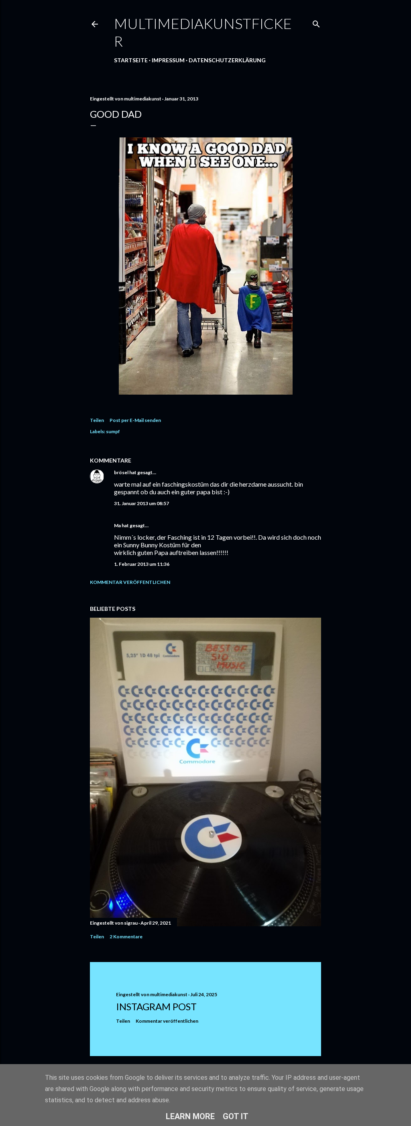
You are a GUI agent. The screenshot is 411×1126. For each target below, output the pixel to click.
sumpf (113, 431)
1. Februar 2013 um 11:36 (141, 564)
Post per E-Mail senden (135, 420)
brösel (121, 472)
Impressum (168, 60)
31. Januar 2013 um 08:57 (141, 503)
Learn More (190, 1116)
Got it (235, 1116)
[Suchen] (316, 22)
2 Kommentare (126, 937)
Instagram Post (156, 1006)
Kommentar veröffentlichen (130, 582)
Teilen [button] (97, 420)
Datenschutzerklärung (227, 60)
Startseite (131, 60)
